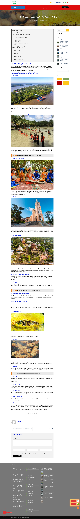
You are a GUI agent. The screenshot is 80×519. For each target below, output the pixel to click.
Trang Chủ (27, 6)
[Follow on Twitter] (61, 2)
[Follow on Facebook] (57, 2)
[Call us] (65, 2)
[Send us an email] (63, 2)
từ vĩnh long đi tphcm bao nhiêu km (64, 49)
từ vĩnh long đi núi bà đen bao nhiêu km (64, 46)
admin (41, 20)
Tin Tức (58, 6)
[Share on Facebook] (28, 413)
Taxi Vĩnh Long (43, 8)
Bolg (32, 6)
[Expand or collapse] (52, 30)
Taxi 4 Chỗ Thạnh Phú (48, 500)
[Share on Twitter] (30, 413)
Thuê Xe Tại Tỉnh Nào (50, 6)
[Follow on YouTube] (67, 2)
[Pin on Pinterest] (34, 413)
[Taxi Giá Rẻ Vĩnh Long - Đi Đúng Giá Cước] (16, 2)
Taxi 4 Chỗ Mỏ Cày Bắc (48, 497)
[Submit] (50, 2)
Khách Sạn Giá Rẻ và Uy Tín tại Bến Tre (44, 428)
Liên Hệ (42, 6)
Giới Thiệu (37, 6)
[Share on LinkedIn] (36, 413)
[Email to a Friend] (32, 413)
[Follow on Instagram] (59, 2)
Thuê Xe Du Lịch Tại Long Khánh (63, 56)
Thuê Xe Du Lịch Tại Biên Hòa (63, 60)
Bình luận (15, 438)
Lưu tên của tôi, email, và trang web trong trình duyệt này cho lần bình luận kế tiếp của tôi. (31, 453)
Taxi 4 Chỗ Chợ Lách (64, 63)
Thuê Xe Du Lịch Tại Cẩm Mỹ (63, 53)
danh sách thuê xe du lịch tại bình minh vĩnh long (64, 37)
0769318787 (9, 512)
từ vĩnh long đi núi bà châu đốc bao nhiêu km (64, 42)
